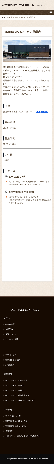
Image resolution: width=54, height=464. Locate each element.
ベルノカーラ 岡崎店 (14, 385)
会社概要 (9, 431)
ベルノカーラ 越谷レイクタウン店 (20, 400)
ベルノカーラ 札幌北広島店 (17, 395)
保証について (10, 334)
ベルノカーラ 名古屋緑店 (16, 380)
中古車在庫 (10, 324)
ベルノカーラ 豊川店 (14, 390)
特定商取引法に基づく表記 (16, 421)
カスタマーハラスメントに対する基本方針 (22, 436)
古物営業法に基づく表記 (15, 426)
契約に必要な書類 (12, 360)
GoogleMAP (42, 112)
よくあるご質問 (11, 339)
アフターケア (10, 355)
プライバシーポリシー (14, 416)
